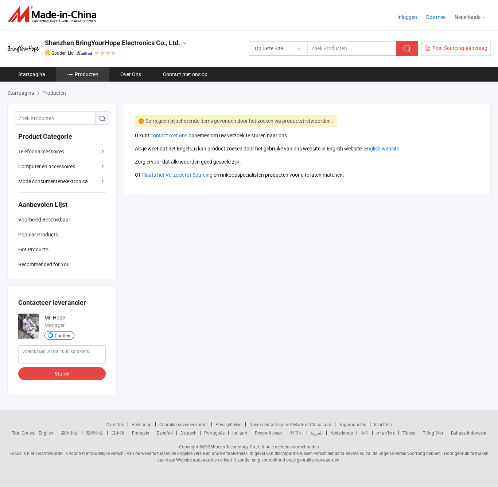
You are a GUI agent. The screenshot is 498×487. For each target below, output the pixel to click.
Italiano (239, 433)
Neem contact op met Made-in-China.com (290, 424)
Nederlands (341, 433)
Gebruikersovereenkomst (183, 424)
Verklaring (142, 424)
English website (381, 148)
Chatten (62, 335)
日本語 (117, 433)
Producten (86, 74)
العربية (317, 433)
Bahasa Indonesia (468, 433)
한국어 (296, 433)
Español (165, 433)
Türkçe (408, 433)
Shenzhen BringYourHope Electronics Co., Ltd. (112, 43)
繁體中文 (95, 433)
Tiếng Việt (433, 433)
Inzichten (383, 424)
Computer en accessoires (46, 166)
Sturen (62, 373)
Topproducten (352, 424)
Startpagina (31, 74)
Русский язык (268, 433)
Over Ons (130, 74)
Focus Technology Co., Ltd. (239, 446)
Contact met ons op (185, 74)
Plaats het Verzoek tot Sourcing (177, 174)
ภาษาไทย (385, 433)
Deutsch (188, 433)
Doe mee (436, 16)
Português (214, 433)
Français (140, 433)
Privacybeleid (228, 424)
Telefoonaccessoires (41, 151)
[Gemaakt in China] (54, 14)
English (46, 433)
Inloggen (407, 16)
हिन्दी (365, 433)
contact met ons (169, 135)
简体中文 (69, 433)
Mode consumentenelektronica (53, 181)
